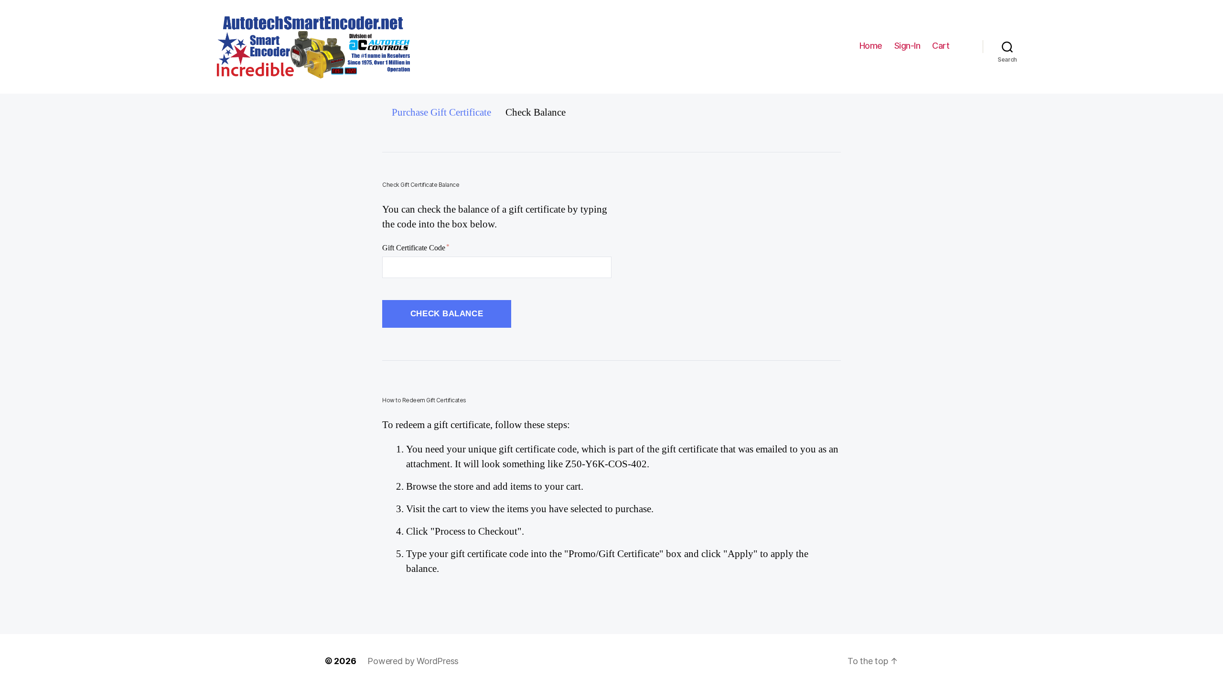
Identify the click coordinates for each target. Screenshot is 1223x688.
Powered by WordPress (413, 661)
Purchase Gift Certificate (441, 112)
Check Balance (535, 112)
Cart (942, 46)
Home (870, 46)
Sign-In (907, 46)
